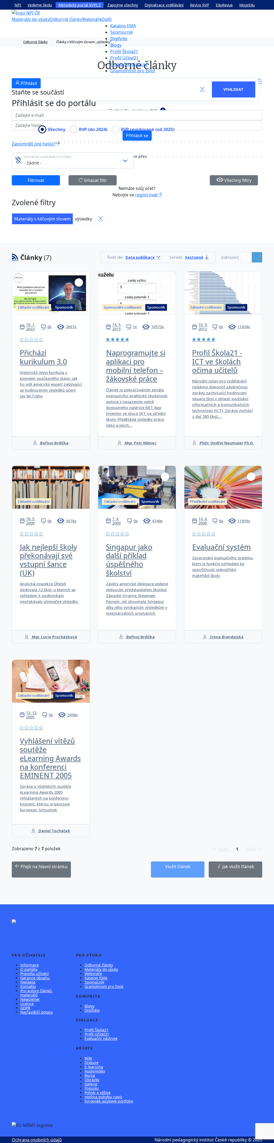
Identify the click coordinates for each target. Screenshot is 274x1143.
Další (107, 19)
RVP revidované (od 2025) (147, 129)
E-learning (94, 1066)
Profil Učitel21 (124, 58)
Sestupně (194, 257)
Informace (29, 965)
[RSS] (15, 257)
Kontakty (28, 986)
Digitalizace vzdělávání (164, 5)
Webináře (92, 19)
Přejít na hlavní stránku (43, 867)
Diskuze (91, 1062)
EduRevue (224, 5)
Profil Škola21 (124, 51)
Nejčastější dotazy (36, 1012)
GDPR (25, 1007)
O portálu (28, 969)
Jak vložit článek (237, 867)
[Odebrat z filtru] (100, 219)
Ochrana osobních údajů (37, 1140)
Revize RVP (199, 5)
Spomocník (121, 32)
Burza (90, 1075)
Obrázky (92, 1079)
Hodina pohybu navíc (104, 1096)
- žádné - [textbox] (32, 163)
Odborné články (66, 19)
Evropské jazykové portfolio (109, 1101)
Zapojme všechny (122, 5)
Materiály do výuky (31, 19)
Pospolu (92, 1088)
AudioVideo (95, 1071)
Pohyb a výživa (98, 1092)
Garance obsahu (35, 977)
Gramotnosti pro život (132, 71)
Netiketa (27, 982)
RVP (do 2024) (93, 129)
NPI (17, 5)
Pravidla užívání (34, 973)
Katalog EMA (123, 26)
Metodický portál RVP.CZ (79, 5)
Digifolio (118, 39)
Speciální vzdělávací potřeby (48, 157)
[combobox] (73, 160)
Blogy (115, 45)
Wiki (88, 1058)
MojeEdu (247, 5)
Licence (27, 1003)
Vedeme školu (40, 5)
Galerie (91, 1083)
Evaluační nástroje (128, 64)
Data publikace (140, 257)
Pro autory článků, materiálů (36, 993)
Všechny (56, 129)
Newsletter (30, 999)
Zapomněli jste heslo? (33, 144)
